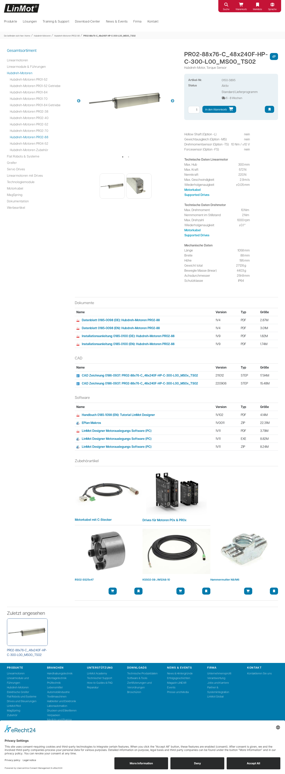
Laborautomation (57, 705)
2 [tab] (128, 157)
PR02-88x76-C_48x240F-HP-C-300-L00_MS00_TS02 (109, 35)
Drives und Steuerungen (21, 701)
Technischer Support (99, 678)
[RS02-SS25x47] (109, 551)
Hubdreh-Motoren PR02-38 (29, 111)
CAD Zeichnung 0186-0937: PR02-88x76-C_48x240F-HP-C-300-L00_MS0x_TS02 (140, 375)
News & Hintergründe (180, 673)
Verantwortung (216, 678)
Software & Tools (137, 678)
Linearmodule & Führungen (26, 66)
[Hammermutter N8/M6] (244, 551)
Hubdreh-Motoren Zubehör (29, 150)
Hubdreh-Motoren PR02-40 (29, 118)
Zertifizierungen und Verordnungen (139, 685)
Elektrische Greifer (18, 692)
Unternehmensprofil (219, 673)
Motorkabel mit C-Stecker (93, 519)
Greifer (12, 163)
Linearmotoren (17, 60)
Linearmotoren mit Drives (25, 175)
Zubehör (12, 715)
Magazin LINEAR (176, 682)
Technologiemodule (21, 182)
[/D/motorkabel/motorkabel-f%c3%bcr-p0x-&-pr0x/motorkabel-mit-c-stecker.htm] (109, 491)
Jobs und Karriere (218, 682)
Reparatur (93, 687)
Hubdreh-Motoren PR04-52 (29, 143)
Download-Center (87, 21)
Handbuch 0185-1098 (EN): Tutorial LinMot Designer (118, 415)
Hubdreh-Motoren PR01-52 (29, 79)
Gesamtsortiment (21, 50)
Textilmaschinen (56, 696)
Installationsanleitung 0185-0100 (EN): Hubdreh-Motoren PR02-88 (128, 344)
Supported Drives (196, 195)
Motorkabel (15, 188)
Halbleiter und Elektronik (61, 701)
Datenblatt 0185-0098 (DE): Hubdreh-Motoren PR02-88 (121, 320)
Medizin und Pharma (59, 719)
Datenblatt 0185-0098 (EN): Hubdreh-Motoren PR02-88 (121, 328)
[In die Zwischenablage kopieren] (274, 56)
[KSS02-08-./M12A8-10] (176, 551)
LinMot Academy (97, 673)
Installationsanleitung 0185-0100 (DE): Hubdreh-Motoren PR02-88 (128, 336)
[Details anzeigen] (27, 632)
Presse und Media (178, 692)
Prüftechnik (54, 682)
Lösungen (30, 21)
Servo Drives (16, 169)
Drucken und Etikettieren (62, 710)
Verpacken (53, 715)
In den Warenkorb (216, 109)
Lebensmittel (55, 687)
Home (27, 35)
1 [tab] (123, 157)
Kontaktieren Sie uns (259, 673)
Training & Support (56, 21)
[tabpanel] (125, 101)
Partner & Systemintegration (218, 689)
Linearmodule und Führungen (18, 680)
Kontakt (153, 21)
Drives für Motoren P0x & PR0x (164, 520)
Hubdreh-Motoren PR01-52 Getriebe (35, 86)
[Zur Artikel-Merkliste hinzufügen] (269, 109)
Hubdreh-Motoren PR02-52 (29, 124)
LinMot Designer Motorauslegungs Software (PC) (116, 431)
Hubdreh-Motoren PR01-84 (29, 92)
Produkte (10, 21)
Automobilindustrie (58, 692)
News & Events (117, 21)
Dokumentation (18, 201)
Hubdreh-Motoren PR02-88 (67, 35)
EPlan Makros (91, 423)
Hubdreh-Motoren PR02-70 (29, 131)
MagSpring (14, 195)
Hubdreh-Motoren (42, 35)
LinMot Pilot (14, 705)
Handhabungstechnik (60, 673)
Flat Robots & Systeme (23, 156)
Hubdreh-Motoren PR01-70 (29, 99)
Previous (79, 101)
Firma (137, 21)
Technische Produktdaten (142, 673)
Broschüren (134, 692)
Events (171, 687)
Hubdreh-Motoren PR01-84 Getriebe (35, 105)
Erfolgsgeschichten (178, 678)
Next (172, 101)
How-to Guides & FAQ (99, 682)
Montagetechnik (56, 678)
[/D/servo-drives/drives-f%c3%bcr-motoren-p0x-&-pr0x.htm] (176, 492)
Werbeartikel (16, 207)
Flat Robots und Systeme (21, 696)
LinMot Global (215, 696)
